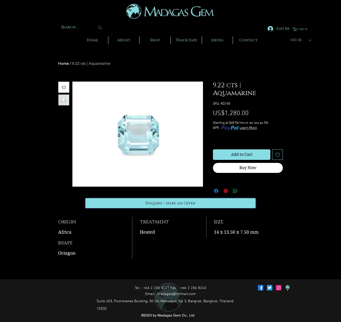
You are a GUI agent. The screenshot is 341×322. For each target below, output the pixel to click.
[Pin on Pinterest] (226, 191)
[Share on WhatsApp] (235, 191)
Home (63, 63)
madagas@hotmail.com (176, 294)
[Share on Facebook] (216, 191)
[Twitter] (269, 287)
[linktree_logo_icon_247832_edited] (287, 287)
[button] (301, 29)
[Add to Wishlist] (277, 154)
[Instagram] (278, 287)
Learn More (248, 128)
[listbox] (300, 40)
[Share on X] (245, 191)
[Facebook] (260, 287)
